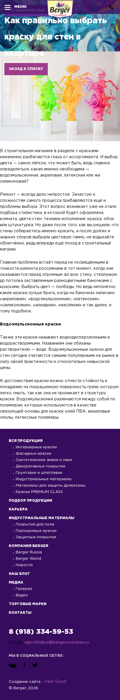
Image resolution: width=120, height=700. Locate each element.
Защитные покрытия (36, 537)
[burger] (7, 7)
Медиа (16, 582)
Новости (24, 565)
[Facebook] (24, 665)
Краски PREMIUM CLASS (39, 492)
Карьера (18, 509)
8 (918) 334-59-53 (41, 632)
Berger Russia (29, 552)
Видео (22, 595)
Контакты (20, 612)
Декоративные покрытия (40, 466)
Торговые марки (28, 604)
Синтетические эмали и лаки (44, 460)
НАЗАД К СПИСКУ (26, 69)
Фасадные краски (33, 453)
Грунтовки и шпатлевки (39, 472)
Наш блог (19, 573)
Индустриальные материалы (44, 479)
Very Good (55, 681)
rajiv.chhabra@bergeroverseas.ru (56, 642)
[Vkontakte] (12, 665)
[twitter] (35, 665)
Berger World (28, 558)
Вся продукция (26, 440)
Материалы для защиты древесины (51, 485)
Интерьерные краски (36, 447)
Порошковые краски (36, 530)
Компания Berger (28, 546)
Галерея (24, 589)
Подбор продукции (30, 500)
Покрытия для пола (35, 524)
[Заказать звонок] (111, 7)
